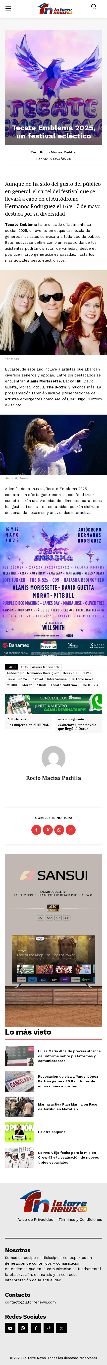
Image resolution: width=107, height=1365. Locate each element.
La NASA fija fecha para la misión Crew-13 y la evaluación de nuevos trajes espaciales (68, 1157)
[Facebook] (36, 830)
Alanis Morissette (46, 667)
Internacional (57, 679)
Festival (37, 679)
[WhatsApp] (59, 830)
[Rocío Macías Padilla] (53, 758)
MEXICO (12, 685)
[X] (61, 1328)
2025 (24, 667)
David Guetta (17, 679)
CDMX (87, 673)
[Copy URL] (71, 830)
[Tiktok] (49, 1328)
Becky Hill (71, 673)
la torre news (83, 679)
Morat (27, 685)
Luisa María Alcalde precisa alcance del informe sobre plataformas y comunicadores (69, 1056)
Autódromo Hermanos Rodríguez (33, 673)
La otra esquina (51, 1132)
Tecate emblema (63, 685)
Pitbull (41, 685)
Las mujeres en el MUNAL (28, 725)
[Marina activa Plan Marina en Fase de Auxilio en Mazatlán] (19, 1107)
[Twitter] (48, 830)
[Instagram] (23, 1328)
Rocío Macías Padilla (58, 152)
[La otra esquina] (19, 1132)
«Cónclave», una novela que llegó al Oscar (77, 727)
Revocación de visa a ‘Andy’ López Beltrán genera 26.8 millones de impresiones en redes (68, 1081)
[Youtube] (10, 1328)
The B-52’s (89, 685)
